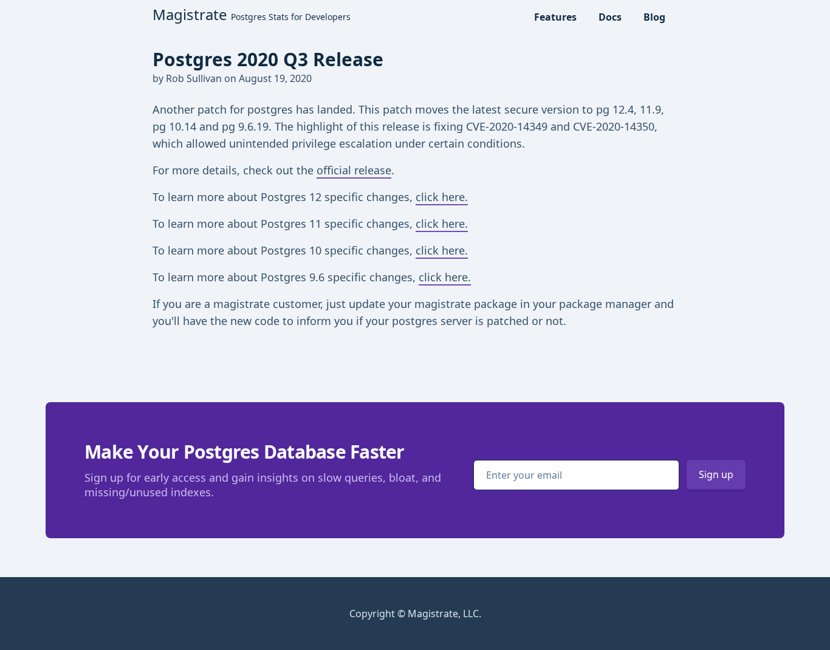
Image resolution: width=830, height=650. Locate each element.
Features (555, 17)
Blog (654, 17)
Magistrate (252, 14)
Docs (610, 17)
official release (354, 170)
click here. (442, 197)
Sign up (716, 474)
